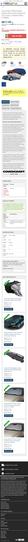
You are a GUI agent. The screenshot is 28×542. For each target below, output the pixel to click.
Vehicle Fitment (14, 101)
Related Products (16, 108)
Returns (2, 515)
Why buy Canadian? (5, 505)
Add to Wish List (7, 43)
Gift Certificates (4, 522)
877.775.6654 (13, 1)
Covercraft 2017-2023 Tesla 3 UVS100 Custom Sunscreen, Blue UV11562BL (12, 405)
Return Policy (3, 502)
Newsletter (3, 536)
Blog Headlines (4, 525)
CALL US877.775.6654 (21, 65)
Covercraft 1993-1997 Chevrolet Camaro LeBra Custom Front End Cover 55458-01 (13, 334)
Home (3, 6)
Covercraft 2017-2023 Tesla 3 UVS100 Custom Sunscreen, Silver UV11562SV (12, 440)
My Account (3, 531)
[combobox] (14, 271)
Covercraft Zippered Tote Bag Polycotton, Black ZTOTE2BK (12, 299)
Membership (3, 537)
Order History (3, 533)
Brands (2, 521)
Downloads (5, 105)
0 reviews (11, 42)
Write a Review (18, 42)
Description (5, 101)
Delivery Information (5, 506)
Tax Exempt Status (5, 503)
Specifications (14, 105)
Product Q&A (6, 108)
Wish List (3, 534)
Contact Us (20, 1)
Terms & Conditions (5, 508)
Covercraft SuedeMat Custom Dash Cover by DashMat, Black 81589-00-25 (12, 369)
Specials (3, 524)
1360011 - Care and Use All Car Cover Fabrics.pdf (6, 191)
